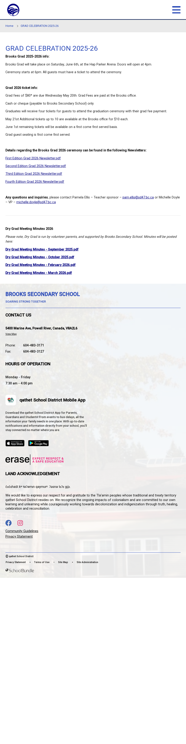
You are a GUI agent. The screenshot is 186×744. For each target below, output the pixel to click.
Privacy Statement (19, 537)
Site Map (63, 562)
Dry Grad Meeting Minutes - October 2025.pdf (39, 257)
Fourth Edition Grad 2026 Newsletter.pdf (34, 182)
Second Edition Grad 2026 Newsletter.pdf (35, 166)
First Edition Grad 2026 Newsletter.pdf (33, 158)
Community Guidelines (21, 531)
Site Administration (87, 562)
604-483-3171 (33, 345)
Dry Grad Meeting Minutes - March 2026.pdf (38, 273)
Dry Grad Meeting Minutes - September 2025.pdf (41, 249)
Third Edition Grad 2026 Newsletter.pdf (33, 174)
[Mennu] (176, 9)
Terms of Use (41, 562)
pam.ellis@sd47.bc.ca (138, 197)
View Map (11, 334)
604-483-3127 (33, 351)
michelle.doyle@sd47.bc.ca (36, 202)
